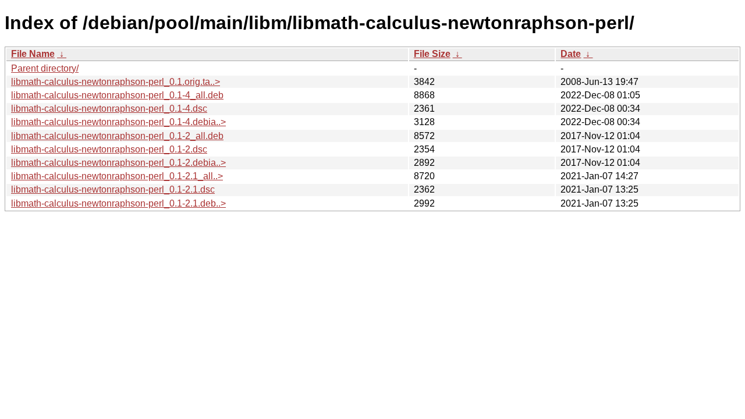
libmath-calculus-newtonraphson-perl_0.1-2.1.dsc (113, 189)
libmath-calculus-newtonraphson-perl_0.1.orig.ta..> (115, 82)
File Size (432, 54)
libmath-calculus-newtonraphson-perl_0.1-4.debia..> (118, 122)
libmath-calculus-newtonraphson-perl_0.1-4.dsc (109, 108)
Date (570, 54)
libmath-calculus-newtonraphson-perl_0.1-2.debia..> (118, 163)
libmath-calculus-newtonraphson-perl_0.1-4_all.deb (117, 95)
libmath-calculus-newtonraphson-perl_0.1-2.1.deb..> (118, 203)
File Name (33, 54)
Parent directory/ (45, 68)
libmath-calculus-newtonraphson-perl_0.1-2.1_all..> (117, 176)
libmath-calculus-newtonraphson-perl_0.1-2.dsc (109, 149)
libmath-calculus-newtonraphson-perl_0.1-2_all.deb (117, 136)
